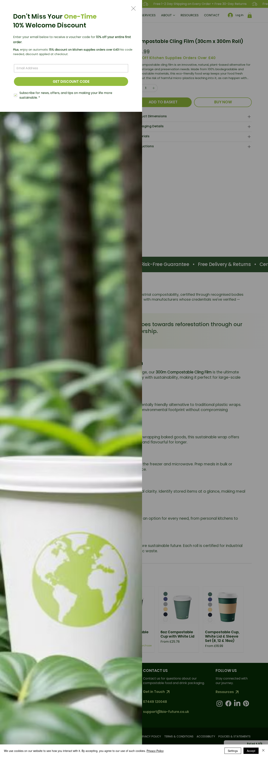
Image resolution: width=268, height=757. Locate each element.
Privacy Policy (155, 751)
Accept (251, 751)
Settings (233, 751)
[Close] (263, 751)
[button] (133, 8)
